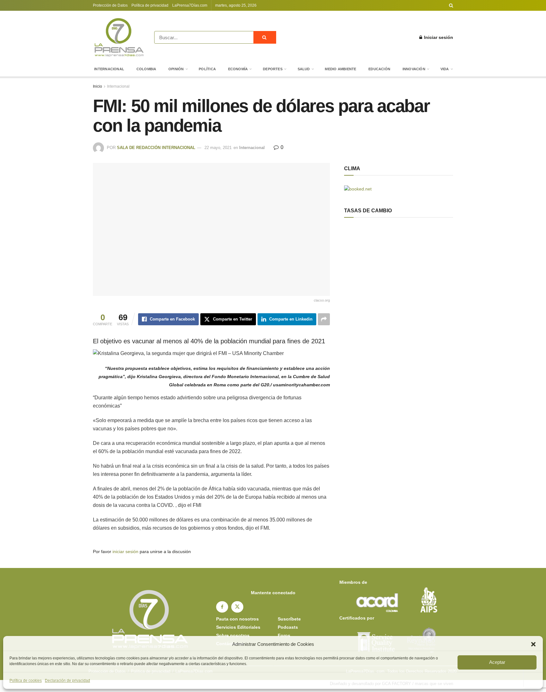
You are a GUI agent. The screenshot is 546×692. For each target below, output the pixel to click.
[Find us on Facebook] (222, 607)
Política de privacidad (149, 5)
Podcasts (288, 627)
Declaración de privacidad (67, 680)
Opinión (176, 69)
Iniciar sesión (438, 37)
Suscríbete (289, 618)
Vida (444, 69)
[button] (533, 644)
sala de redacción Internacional (156, 147)
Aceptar (497, 662)
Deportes (272, 69)
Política (207, 69)
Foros (284, 635)
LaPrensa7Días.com (189, 5)
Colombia (146, 69)
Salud (304, 69)
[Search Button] (451, 5)
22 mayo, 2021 (218, 147)
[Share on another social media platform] (324, 319)
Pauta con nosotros (237, 618)
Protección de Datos (110, 5)
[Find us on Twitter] (237, 607)
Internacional (109, 69)
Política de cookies (25, 680)
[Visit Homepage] (119, 37)
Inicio (97, 86)
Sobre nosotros (233, 635)
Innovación (414, 69)
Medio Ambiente (340, 69)
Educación (379, 69)
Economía (238, 69)
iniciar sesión (125, 551)
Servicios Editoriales (238, 627)
